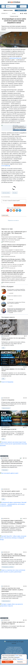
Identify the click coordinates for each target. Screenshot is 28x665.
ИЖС (3, 347)
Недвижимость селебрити (7, 566)
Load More (14, 633)
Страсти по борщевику (7, 400)
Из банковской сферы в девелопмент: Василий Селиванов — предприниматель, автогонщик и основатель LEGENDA (13, 522)
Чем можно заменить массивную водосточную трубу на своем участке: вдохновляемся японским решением (12, 461)
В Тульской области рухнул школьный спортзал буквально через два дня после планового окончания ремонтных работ (13, 272)
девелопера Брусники (15, 58)
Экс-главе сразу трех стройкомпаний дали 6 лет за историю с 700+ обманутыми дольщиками (13, 233)
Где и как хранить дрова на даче (10, 491)
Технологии (4, 469)
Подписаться (23, 6)
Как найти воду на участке (8, 429)
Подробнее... (20, 659)
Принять (7, 662)
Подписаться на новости (13, 220)
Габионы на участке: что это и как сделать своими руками (13, 338)
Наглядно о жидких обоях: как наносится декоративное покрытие (12, 622)
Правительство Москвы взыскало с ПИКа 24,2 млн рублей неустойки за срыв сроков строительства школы (13, 261)
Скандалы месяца (6, 192)
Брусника (15, 192)
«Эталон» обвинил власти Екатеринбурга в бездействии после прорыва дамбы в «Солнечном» (13, 246)
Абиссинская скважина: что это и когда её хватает (13, 369)
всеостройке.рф (5, 165)
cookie (16, 655)
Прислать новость (13, 223)
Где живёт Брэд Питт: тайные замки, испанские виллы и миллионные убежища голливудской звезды (13, 555)
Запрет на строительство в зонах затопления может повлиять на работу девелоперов (12, 589)
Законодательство (6, 408)
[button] (20, 210)
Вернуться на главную (8, 10)
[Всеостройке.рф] (14, 2)
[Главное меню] (3, 6)
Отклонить (20, 661)
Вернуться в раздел (22, 10)
